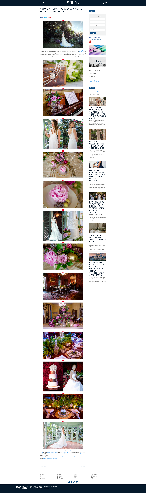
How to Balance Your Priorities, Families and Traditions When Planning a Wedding (96, 207)
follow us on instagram (97, 39)
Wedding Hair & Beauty (60, 478)
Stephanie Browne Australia (52, 452)
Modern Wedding (21, 487)
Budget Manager (96, 80)
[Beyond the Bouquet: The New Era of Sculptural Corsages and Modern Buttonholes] (97, 165)
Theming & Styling (42, 478)
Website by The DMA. (54, 486)
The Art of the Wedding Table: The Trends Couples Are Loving (97, 238)
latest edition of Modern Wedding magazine (71, 456)
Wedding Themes (59, 476)
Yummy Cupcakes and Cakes (58, 453)
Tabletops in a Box (82, 453)
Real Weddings (42, 474)
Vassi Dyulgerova (48, 450)
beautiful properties (82, 50)
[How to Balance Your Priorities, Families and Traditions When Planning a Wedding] (97, 196)
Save (63, 20)
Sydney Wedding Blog (47, 488)
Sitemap (92, 478)
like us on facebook (96, 37)
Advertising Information (94, 476)
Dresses (41, 475)
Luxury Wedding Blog (39, 488)
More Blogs (91, 286)
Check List (75, 476)
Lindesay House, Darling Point (75, 450)
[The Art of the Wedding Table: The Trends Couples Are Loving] (97, 228)
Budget (75, 477)
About (92, 475)
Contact (92, 477)
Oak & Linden (82, 51)
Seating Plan (75, 474)
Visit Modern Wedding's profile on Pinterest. (97, 91)
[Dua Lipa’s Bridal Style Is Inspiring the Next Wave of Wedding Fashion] (97, 134)
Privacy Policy (35, 487)
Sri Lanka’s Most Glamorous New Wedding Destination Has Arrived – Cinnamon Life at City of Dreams (96, 269)
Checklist (91, 80)
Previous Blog (43, 466)
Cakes (40, 476)
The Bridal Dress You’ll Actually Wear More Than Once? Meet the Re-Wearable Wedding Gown (97, 113)
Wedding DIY (58, 477)
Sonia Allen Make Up (66, 452)
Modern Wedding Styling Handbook (50, 458)
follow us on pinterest (96, 42)
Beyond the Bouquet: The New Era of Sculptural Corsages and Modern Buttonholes (97, 176)
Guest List (101, 80)
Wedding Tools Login (94, 474)
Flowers (41, 477)
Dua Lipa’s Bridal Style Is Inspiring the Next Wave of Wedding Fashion (96, 145)
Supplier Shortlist (95, 81)
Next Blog (83, 466)
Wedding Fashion (59, 475)
